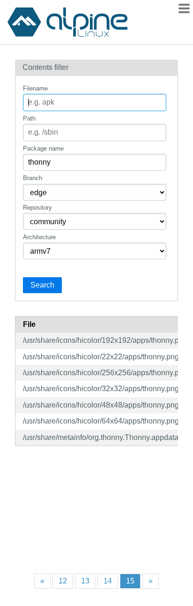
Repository (37, 207)
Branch (32, 178)
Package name (43, 148)
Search (42, 285)
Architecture (39, 237)
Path (29, 118)
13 (85, 581)
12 (63, 581)
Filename (35, 88)
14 (108, 581)
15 (130, 581)
